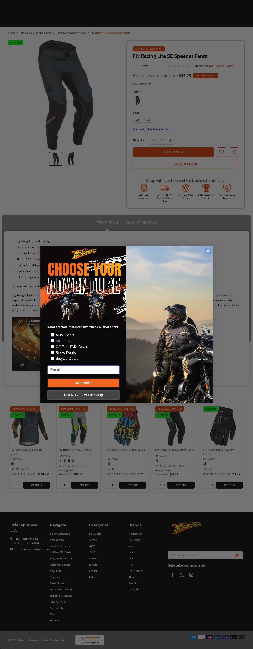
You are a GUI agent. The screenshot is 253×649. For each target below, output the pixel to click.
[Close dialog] (208, 251)
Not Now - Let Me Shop (83, 395)
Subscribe (84, 383)
